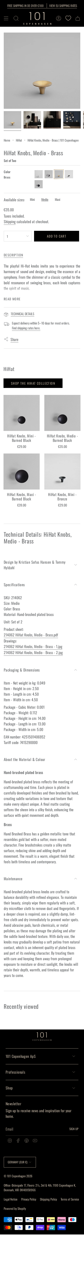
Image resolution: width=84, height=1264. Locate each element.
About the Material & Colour (24, 759)
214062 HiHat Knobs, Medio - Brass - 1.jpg (33, 646)
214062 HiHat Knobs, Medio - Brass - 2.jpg (33, 652)
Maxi (57, 199)
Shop (9, 1088)
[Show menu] (6, 18)
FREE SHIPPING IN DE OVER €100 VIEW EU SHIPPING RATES (42, 5)
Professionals (15, 1072)
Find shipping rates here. (26, 327)
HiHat (19, 140)
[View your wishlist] (68, 18)
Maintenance (13, 878)
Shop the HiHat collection (33, 383)
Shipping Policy (48, 1199)
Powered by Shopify (15, 1208)
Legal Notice (11, 1199)
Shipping (10, 221)
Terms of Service (70, 1199)
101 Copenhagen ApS (21, 1056)
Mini (32, 199)
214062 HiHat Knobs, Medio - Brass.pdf (31, 635)
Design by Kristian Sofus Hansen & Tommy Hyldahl (35, 564)
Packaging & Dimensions (22, 670)
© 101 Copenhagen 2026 (18, 1176)
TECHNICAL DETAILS (22, 313)
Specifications (14, 584)
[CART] (78, 18)
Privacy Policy (28, 1199)
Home (7, 140)
